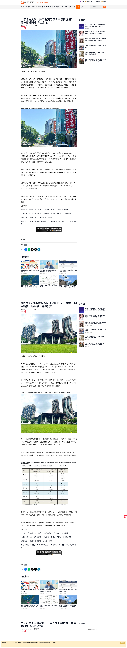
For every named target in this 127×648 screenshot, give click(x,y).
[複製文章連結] (38, 249)
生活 (62, 7)
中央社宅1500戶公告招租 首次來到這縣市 (48, 286)
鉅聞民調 (34, 7)
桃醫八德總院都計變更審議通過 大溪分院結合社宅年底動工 (49, 270)
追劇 (82, 1)
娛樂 (51, 7)
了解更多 (53, 643)
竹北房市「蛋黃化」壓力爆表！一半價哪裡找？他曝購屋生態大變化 (44, 209)
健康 (66, 7)
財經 (77, 7)
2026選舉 (27, 7)
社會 (73, 7)
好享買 (104, 1)
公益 (81, 7)
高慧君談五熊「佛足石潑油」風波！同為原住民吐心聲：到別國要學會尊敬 (95, 32)
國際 (43, 7)
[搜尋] (104, 7)
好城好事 (56, 7)
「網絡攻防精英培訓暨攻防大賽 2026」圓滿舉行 (95, 46)
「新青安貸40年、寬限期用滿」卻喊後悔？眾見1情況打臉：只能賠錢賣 (46, 213)
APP (77, 1)
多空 (25, 245)
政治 (22, 7)
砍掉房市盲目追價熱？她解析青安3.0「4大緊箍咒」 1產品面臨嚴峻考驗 (67, 287)
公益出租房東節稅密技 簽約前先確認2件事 (30, 270)
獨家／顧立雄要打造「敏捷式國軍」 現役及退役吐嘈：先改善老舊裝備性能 (95, 60)
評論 (39, 7)
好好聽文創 (89, 1)
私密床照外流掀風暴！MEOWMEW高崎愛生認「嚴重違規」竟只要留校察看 (95, 39)
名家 (70, 7)
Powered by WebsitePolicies (7, 644)
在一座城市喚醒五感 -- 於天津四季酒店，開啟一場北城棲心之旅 (95, 53)
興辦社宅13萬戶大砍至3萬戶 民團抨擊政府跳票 (68, 270)
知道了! (122, 643)
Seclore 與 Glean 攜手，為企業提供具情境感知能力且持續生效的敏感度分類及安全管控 (95, 26)
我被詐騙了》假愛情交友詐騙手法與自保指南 (36, 217)
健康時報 (97, 1)
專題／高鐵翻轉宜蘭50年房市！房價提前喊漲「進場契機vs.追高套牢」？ (29, 287)
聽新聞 (23, 28)
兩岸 (47, 7)
